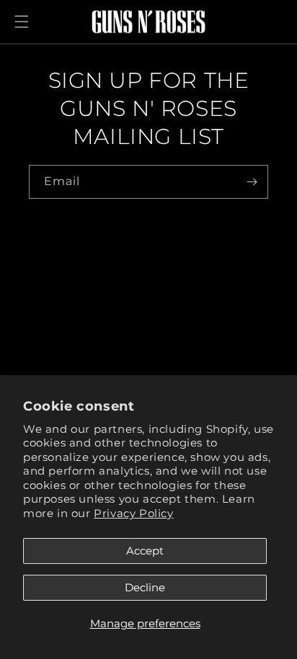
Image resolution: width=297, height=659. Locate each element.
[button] (21, 21)
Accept (145, 550)
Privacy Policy (133, 513)
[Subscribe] (251, 182)
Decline (145, 587)
